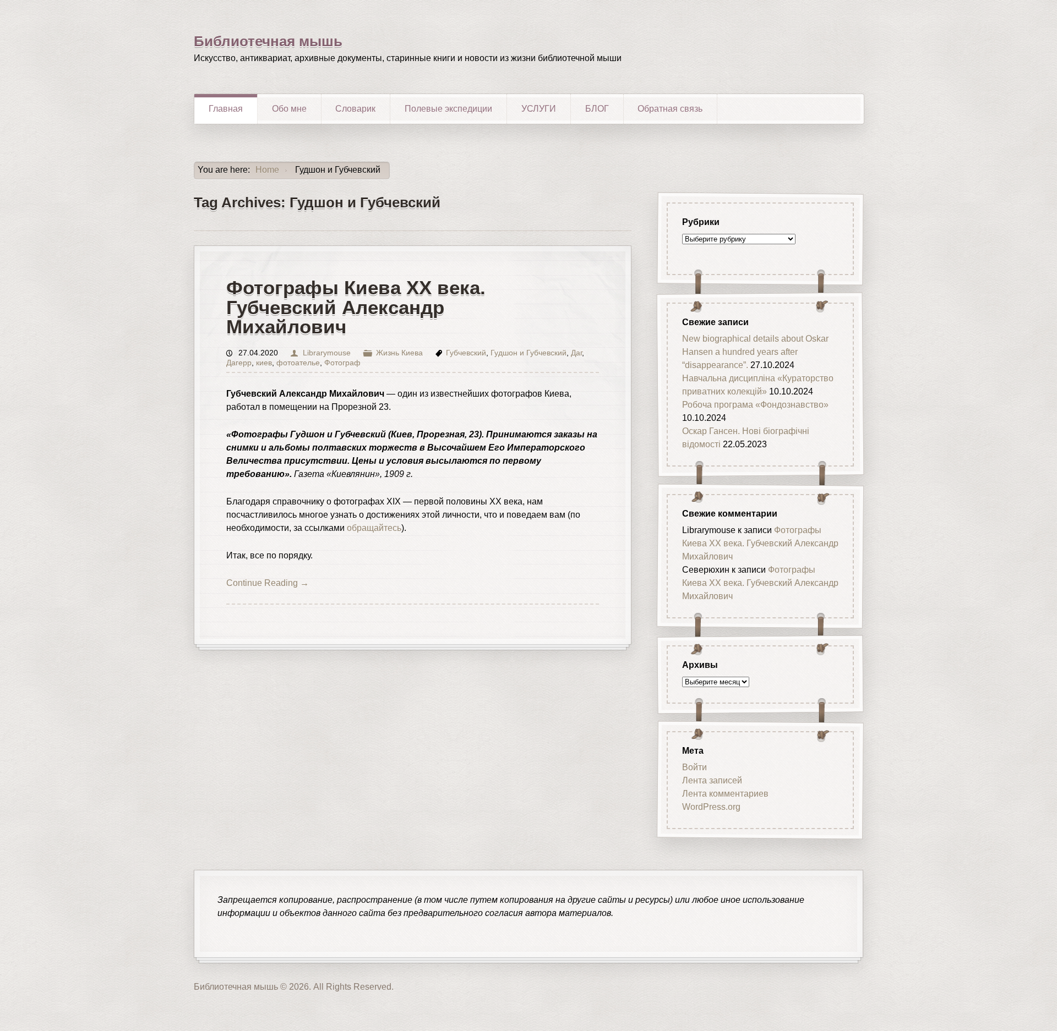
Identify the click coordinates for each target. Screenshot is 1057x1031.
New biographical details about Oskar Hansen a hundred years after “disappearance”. (755, 352)
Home (267, 169)
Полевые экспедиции (448, 108)
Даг (576, 353)
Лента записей (712, 780)
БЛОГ (597, 108)
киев (264, 363)
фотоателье (298, 363)
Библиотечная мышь (268, 41)
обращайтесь (374, 528)
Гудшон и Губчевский (528, 353)
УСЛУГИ (538, 108)
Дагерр (239, 363)
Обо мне (289, 108)
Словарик (355, 108)
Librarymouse (326, 353)
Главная (226, 108)
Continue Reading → (267, 583)
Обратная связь (670, 108)
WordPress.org (711, 806)
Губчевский (466, 353)
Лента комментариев (725, 793)
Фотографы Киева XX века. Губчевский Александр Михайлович (356, 307)
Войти (694, 767)
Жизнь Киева (399, 353)
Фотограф (342, 363)
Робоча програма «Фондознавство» (755, 404)
